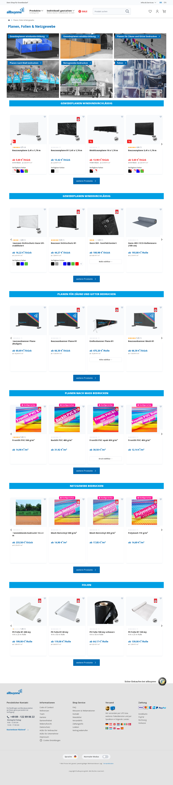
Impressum (44, 737)
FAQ (74, 707)
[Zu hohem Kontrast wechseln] (105, 756)
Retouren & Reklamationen (84, 710)
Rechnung (142, 720)
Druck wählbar (105, 459)
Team (42, 714)
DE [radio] (161, 2)
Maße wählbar (104, 262)
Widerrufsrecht (46, 724)
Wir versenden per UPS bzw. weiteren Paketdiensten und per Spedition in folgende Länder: (118, 716)
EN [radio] (165, 2)
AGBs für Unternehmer (49, 733)
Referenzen (44, 710)
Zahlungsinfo (78, 724)
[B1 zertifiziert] (67, 222)
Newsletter (77, 717)
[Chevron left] (11, 144)
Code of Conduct (47, 707)
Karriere (43, 717)
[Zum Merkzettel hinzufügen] (45, 116)
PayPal (141, 717)
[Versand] (110, 710)
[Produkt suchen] (127, 11)
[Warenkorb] (164, 11)
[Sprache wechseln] (75, 756)
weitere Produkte (84, 181)
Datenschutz (45, 727)
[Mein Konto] (157, 11)
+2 (81, 264)
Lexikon (76, 727)
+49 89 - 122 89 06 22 (22, 716)
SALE (84, 11)
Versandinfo (77, 720)
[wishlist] (150, 11)
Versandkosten (108, 763)
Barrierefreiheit (46, 720)
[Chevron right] (162, 144)
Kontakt (76, 714)
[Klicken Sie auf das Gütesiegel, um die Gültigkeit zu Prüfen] (162, 683)
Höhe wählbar (104, 360)
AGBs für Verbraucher (48, 730)
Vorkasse (142, 723)
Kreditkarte (142, 714)
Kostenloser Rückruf (16, 729)
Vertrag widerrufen (80, 730)
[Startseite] (9, 20)
